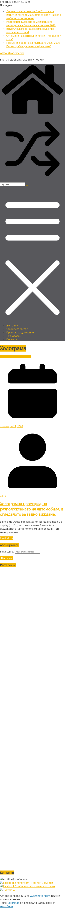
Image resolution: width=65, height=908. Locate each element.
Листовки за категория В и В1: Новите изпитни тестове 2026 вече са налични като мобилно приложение (33, 15)
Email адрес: (7, 551)
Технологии (13, 336)
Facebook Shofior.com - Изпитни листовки (29, 886)
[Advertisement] (32, 718)
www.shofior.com (12, 53)
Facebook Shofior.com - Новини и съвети (28, 882)
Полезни (11, 339)
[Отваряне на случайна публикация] (32, 180)
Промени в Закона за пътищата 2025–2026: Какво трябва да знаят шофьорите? (33, 44)
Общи (17, 356)
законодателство (17, 329)
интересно (6, 356)
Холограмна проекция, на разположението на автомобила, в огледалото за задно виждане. (31, 509)
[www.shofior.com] (32, 114)
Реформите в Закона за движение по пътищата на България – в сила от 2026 (31, 23)
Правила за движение (20, 332)
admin (3, 496)
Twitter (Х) (9, 889)
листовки (12, 325)
